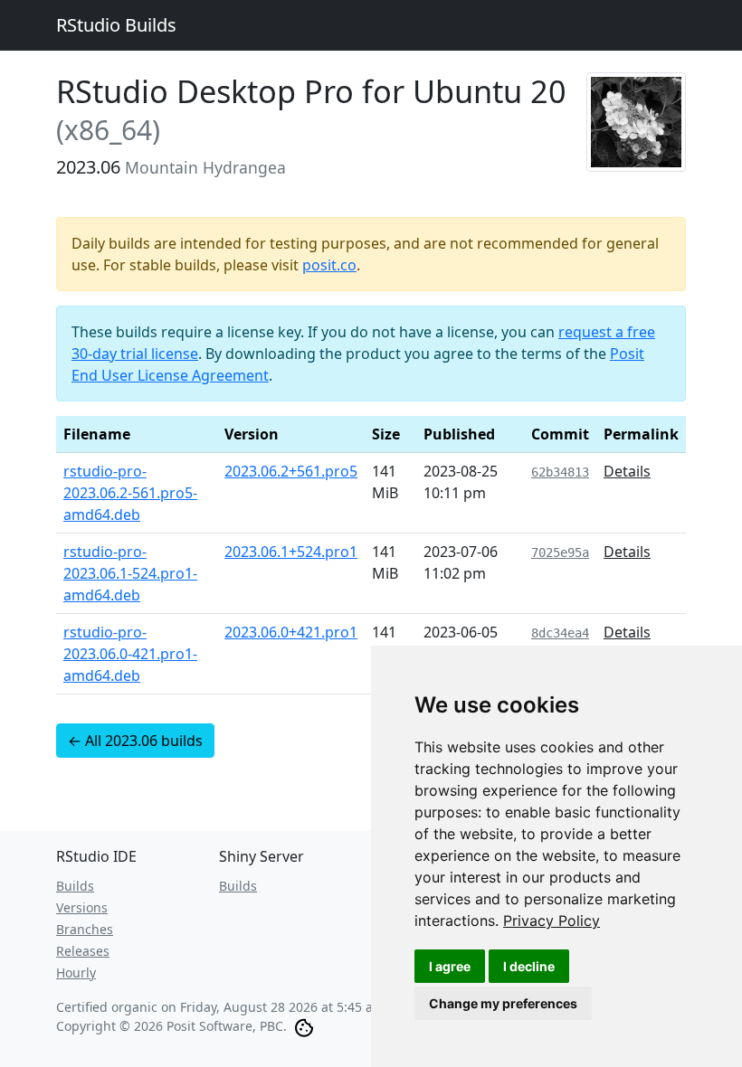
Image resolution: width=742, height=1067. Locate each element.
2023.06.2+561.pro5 (290, 471)
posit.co (329, 265)
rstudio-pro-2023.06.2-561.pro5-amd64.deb (130, 492)
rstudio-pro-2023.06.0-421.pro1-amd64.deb (130, 653)
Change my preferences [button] (503, 1003)
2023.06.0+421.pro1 (290, 632)
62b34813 (560, 472)
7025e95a (560, 552)
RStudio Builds (116, 25)
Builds (75, 885)
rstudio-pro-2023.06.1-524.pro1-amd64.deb (130, 573)
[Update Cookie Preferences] (304, 1025)
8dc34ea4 (560, 633)
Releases (82, 950)
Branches (84, 929)
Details (627, 471)
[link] (551, 920)
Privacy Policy (551, 920)
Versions (82, 907)
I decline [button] (529, 966)
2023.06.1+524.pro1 (290, 552)
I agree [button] (450, 966)
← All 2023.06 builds (135, 741)
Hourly (76, 972)
